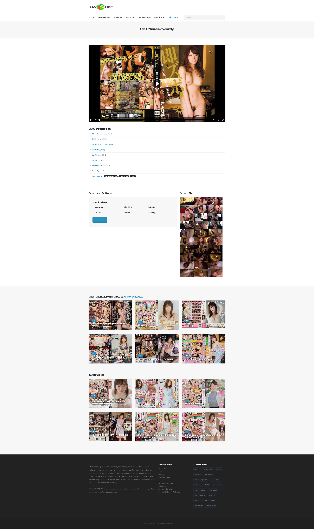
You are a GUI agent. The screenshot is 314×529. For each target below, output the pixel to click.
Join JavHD (173, 17)
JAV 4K (218, 469)
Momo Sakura (210, 500)
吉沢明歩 (102, 150)
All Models (118, 17)
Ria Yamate (199, 506)
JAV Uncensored (207, 469)
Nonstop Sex (123, 176)
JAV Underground (201, 480)
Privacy (161, 475)
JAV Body (198, 474)
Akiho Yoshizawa (106, 144)
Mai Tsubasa (217, 485)
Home (91, 17)
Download (100, 220)
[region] (157, 83)
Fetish (133, 176)
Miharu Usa (213, 490)
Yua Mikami (215, 480)
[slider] (154, 119)
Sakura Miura (211, 506)
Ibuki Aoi (212, 495)
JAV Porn (198, 485)
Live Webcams (144, 17)
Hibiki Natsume (200, 490)
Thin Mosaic (107, 171)
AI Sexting (162, 486)
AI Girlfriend (159, 17)
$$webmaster (164, 478)
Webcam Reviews (165, 483)
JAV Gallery (208, 474)
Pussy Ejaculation (111, 176)
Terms (161, 472)
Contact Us (162, 469)
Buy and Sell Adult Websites (169, 492)
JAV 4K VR (198, 500)
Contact (130, 17)
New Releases (104, 17)
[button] (218, 119)
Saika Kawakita (200, 495)
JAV (196, 469)
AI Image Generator (166, 489)
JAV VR (206, 485)
